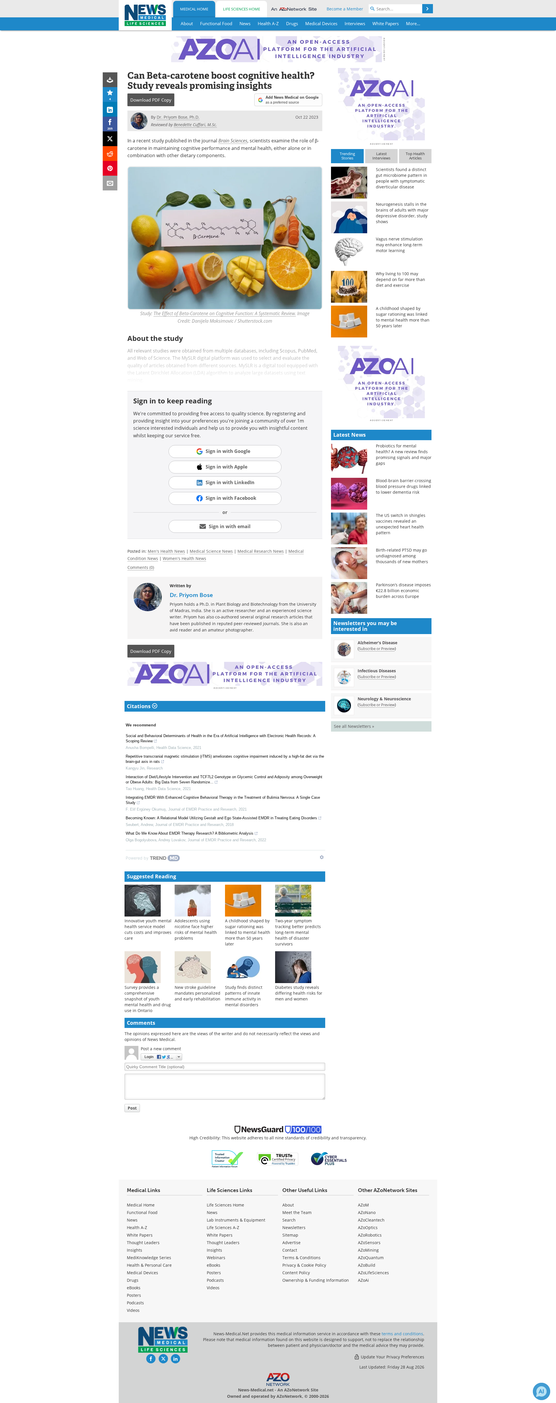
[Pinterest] (110, 168)
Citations (139, 706)
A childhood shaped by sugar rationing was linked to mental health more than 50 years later (247, 932)
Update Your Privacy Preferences (392, 1357)
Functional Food (142, 1212)
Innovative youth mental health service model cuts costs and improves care (148, 929)
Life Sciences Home (241, 9)
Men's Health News (166, 551)
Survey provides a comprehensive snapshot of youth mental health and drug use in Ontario (148, 999)
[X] (110, 138)
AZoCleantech (371, 1220)
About (288, 1205)
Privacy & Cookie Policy (304, 1265)
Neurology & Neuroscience (384, 699)
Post (132, 1108)
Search (289, 1220)
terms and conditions (402, 1333)
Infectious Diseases (377, 670)
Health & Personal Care (149, 1265)
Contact (289, 1250)
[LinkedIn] (110, 109)
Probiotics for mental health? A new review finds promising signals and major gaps (403, 454)
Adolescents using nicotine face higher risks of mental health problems (196, 929)
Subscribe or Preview (377, 648)
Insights (134, 1250)
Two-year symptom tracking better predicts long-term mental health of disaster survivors (298, 932)
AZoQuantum (371, 1257)
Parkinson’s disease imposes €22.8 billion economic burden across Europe (403, 590)
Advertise (291, 1242)
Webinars (216, 1257)
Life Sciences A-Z (223, 1227)
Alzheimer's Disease (377, 642)
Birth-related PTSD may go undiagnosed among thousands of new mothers (402, 555)
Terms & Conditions (301, 1257)
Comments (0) (140, 567)
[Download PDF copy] (110, 79)
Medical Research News (260, 551)
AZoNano (367, 1212)
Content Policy (296, 1272)
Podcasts (135, 1302)
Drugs (132, 1280)
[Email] (110, 183)
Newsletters (294, 1227)
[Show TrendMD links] (321, 857)
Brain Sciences (232, 140)
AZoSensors (369, 1242)
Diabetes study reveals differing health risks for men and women (298, 993)
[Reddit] (110, 153)
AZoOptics (368, 1227)
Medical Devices (142, 1272)
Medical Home (194, 9)
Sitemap (290, 1235)
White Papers (140, 1235)
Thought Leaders (143, 1242)
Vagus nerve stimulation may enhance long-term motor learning (399, 244)
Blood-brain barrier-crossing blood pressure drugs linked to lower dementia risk (403, 486)
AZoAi (363, 1280)
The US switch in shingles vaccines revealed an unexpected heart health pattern (400, 524)
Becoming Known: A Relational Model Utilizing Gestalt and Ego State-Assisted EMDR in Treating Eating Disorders (221, 818)
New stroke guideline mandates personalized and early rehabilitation (197, 993)
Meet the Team (297, 1212)
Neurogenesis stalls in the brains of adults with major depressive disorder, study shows (402, 212)
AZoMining (368, 1250)
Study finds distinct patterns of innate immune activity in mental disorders (243, 996)
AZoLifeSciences (373, 1272)
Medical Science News (211, 551)
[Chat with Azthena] (541, 1391)
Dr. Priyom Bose (191, 595)
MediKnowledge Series (149, 1257)
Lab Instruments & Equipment (236, 1220)
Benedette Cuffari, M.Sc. (195, 124)
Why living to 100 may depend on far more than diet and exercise (400, 279)
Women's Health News (184, 558)
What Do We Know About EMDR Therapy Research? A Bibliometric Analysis (189, 833)
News (132, 1220)
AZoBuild (366, 1265)
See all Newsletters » (354, 726)
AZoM (363, 1205)
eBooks (133, 1287)
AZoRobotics (370, 1235)
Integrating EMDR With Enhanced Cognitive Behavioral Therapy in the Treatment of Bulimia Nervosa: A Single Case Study (223, 800)
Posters (134, 1295)
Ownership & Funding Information (315, 1280)
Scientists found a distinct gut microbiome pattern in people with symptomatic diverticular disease (401, 178)
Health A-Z (137, 1227)
